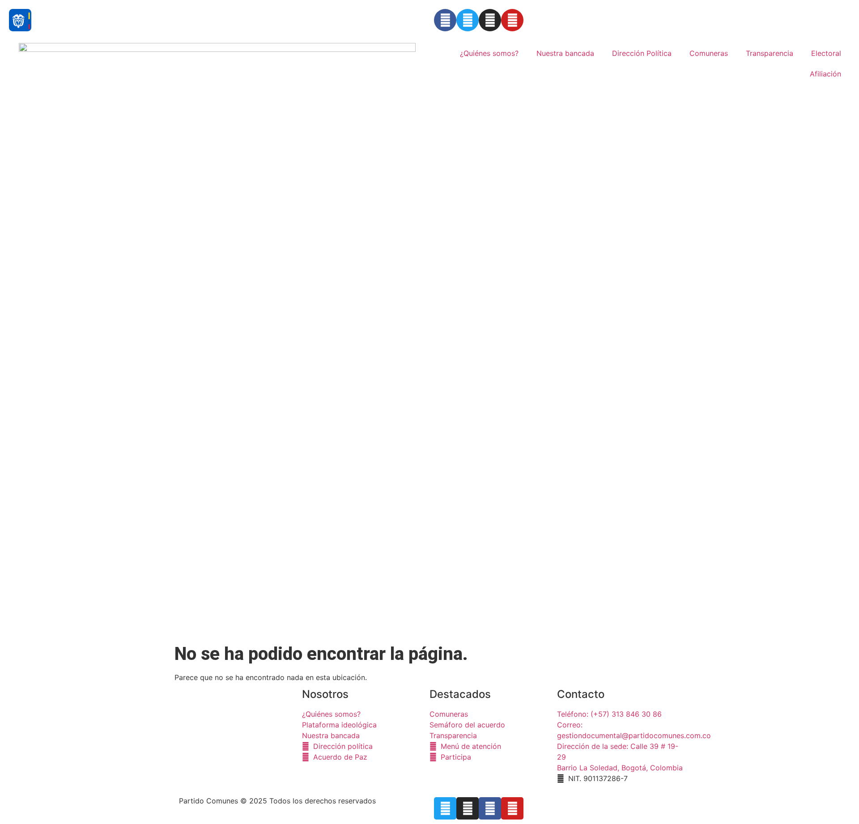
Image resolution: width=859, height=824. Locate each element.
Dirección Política (642, 53)
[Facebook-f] (490, 808)
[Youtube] (512, 20)
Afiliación (825, 73)
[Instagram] (490, 20)
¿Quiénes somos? (489, 53)
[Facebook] (445, 20)
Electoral (826, 53)
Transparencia (769, 53)
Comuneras (708, 53)
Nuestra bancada (565, 53)
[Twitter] (467, 20)
